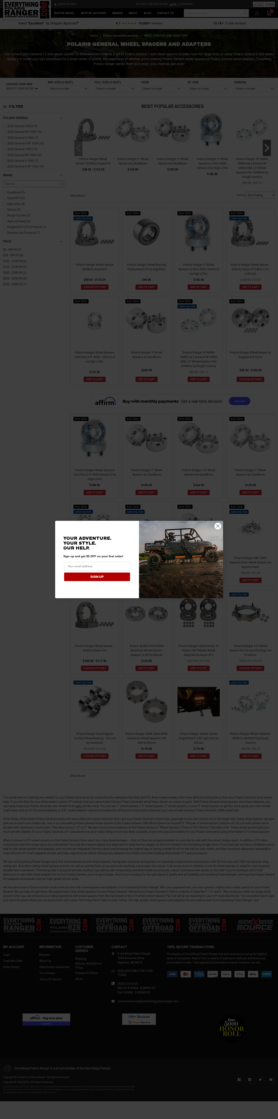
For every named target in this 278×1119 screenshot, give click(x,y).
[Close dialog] (217, 526)
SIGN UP (97, 576)
